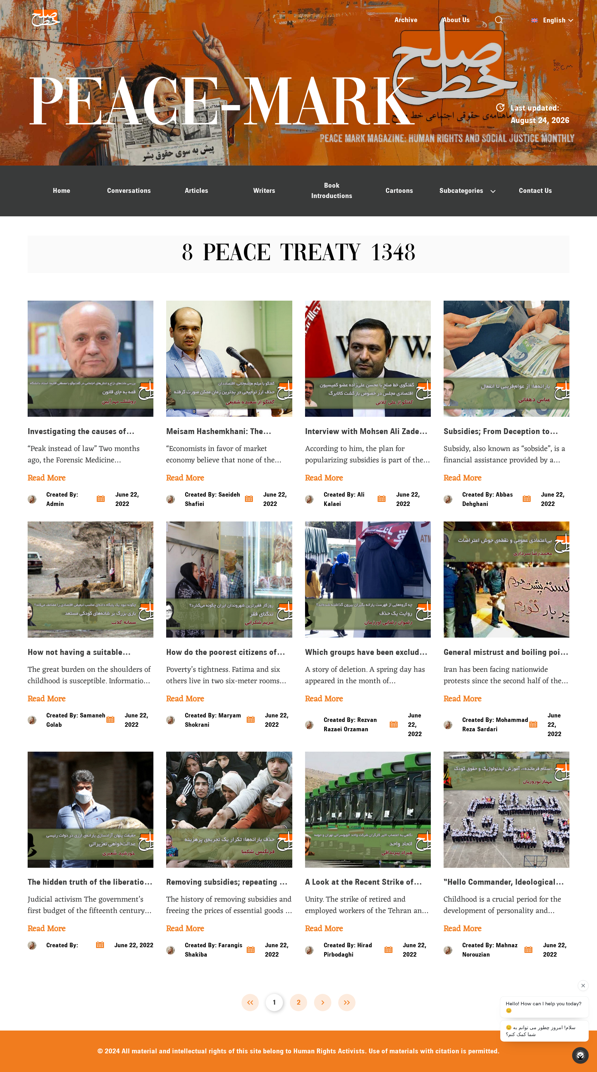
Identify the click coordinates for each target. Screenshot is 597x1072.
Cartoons (399, 191)
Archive (406, 20)
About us (456, 20)
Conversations (129, 191)
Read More (47, 478)
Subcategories (461, 191)
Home (61, 191)
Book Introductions (331, 190)
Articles (196, 191)
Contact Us (535, 191)
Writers (264, 191)
